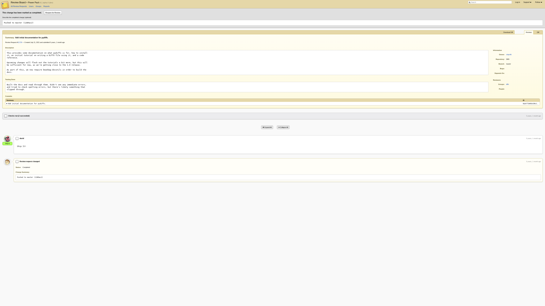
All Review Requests (19, 6)
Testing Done (10, 79)
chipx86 (509, 54)
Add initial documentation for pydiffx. (27, 104)
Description (11, 47)
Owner (501, 54)
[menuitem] (528, 2)
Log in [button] (517, 2)
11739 (20, 42)
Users (31, 6)
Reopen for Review (52, 13)
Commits (8, 96)
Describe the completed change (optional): (17, 17)
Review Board (25, 2)
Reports (46, 6)
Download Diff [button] (508, 32)
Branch (501, 64)
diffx (507, 84)
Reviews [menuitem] (529, 32)
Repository (500, 59)
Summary (9, 38)
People (501, 89)
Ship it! (7, 143)
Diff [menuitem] (538, 32)
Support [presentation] (526, 2)
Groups (38, 6)
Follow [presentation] (537, 2)
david (22, 138)
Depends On (499, 73)
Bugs (502, 68)
